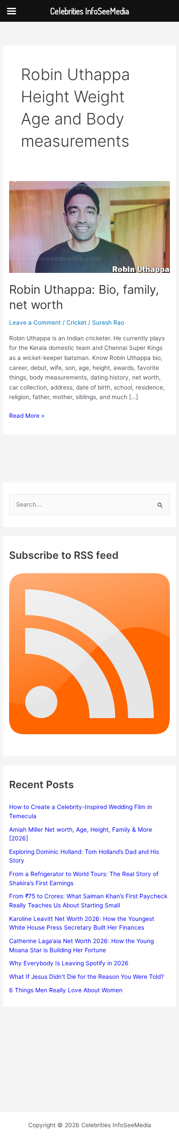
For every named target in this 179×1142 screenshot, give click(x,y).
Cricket (76, 322)
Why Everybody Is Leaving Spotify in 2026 (69, 963)
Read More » (26, 416)
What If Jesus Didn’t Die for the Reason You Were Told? (86, 976)
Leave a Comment (35, 322)
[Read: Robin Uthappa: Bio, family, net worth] (89, 226)
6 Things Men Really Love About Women (66, 990)
